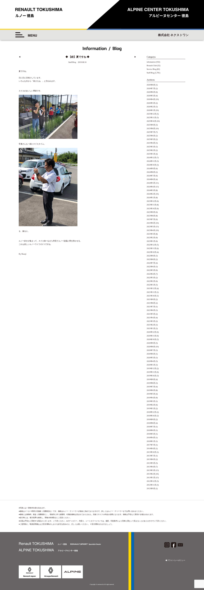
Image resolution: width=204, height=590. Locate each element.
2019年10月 (151, 376)
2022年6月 (151, 267)
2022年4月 (151, 274)
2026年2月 (151, 107)
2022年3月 (151, 278)
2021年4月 (151, 318)
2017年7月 (151, 445)
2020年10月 (151, 339)
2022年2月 (151, 281)
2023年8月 (151, 216)
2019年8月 (151, 383)
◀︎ (20, 57)
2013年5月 (151, 463)
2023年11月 (151, 205)
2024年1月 (151, 197)
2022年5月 (151, 270)
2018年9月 (151, 419)
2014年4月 (151, 448)
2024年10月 (151, 165)
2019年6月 (151, 390)
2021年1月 (151, 328)
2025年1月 (151, 154)
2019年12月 (151, 368)
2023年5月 (151, 227)
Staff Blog (150, 73)
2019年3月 (151, 401)
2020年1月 (151, 365)
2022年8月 (151, 259)
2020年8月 (151, 347)
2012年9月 (151, 488)
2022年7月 (151, 263)
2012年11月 (151, 485)
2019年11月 (151, 372)
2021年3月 (151, 321)
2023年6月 (151, 223)
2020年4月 (151, 361)
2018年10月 (151, 416)
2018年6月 (151, 430)
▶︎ (135, 57)
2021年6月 (151, 310)
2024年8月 (151, 172)
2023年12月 (151, 201)
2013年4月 (151, 467)
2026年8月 (151, 85)
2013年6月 (151, 459)
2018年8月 (151, 423)
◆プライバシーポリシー (175, 560)
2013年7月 (151, 456)
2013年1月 (151, 477)
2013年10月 (151, 452)
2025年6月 (151, 136)
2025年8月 (151, 128)
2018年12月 (151, 412)
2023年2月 (151, 238)
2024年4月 (151, 187)
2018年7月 (151, 427)
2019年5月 (151, 394)
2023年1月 (151, 241)
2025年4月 (151, 143)
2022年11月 (151, 248)
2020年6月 (151, 354)
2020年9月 (151, 343)
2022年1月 (151, 285)
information (151, 62)
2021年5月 (151, 314)
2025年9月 (151, 125)
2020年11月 (151, 336)
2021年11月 (151, 292)
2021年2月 (151, 325)
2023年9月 (151, 212)
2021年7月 (151, 307)
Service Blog (151, 69)
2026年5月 (151, 96)
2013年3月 (151, 470)
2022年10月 (151, 252)
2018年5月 (151, 434)
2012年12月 (151, 481)
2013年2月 (151, 474)
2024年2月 (151, 194)
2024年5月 (151, 183)
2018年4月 (151, 437)
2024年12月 (151, 157)
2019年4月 (151, 398)
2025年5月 (151, 139)
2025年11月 (151, 117)
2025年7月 (151, 132)
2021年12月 (151, 288)
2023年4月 (151, 230)
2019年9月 (151, 379)
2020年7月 (151, 350)
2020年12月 (151, 332)
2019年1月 (151, 408)
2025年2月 (151, 150)
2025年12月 (151, 114)
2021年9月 (151, 299)
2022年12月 (151, 245)
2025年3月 (151, 147)
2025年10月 (151, 121)
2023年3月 (151, 234)
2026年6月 (151, 92)
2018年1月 (151, 441)
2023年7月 (151, 219)
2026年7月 (151, 88)
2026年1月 (151, 110)
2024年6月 (151, 179)
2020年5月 (151, 358)
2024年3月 (151, 190)
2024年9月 (151, 168)
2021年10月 (151, 296)
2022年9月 (151, 256)
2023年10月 (151, 208)
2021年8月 (151, 303)
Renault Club (152, 65)
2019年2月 (151, 405)
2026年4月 (151, 99)
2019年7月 (151, 387)
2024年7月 (151, 176)
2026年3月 (151, 103)
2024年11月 (151, 161)
